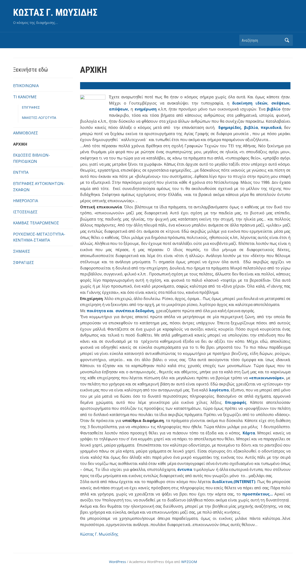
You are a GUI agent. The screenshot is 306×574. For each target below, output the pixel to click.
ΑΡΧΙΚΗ (20, 144)
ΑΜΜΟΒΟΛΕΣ (25, 133)
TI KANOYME (25, 97)
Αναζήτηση (286, 40)
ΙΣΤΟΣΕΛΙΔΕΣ (25, 212)
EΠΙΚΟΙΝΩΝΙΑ (26, 85)
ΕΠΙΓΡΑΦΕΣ (31, 107)
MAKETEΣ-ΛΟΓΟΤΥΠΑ (39, 117)
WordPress (117, 561)
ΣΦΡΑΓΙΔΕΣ (23, 262)
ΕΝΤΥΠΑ (20, 172)
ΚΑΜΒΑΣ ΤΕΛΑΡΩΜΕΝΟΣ (36, 223)
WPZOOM (189, 561)
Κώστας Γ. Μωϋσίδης (99, 534)
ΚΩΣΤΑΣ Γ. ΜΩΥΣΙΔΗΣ (55, 12)
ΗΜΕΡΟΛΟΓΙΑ (25, 200)
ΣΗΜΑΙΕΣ (21, 251)
